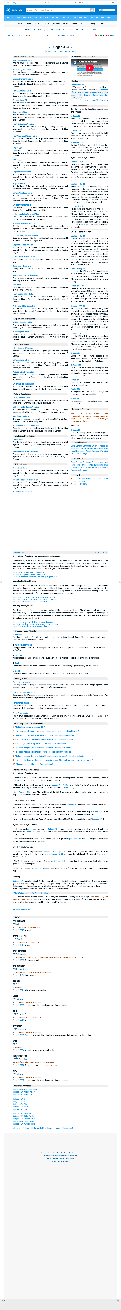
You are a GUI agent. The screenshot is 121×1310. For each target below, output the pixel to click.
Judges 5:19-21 (77, 206)
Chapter (104, 552)
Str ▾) (32, 56)
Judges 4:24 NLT (20, 1101)
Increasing (98, 448)
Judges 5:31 (57, 854)
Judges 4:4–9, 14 (59, 785)
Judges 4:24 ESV (20, 1104)
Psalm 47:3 (75, 398)
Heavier (90, 448)
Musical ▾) (91, 56)
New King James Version (23, 124)
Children (95, 446)
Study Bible (19, 552)
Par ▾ (28, 56)
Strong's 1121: (19, 945)
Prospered (75, 454)
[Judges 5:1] (118, 587)
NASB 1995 (17, 148)
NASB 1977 (17, 160)
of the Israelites (78, 92)
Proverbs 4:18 (96, 812)
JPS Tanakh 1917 (20, 468)
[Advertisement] (62, 534)
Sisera (17, 671)
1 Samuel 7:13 (77, 142)
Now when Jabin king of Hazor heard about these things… (35, 597)
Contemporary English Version (25, 235)
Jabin (80, 95)
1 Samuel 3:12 (77, 430)
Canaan (79, 446)
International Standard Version (25, 275)
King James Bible (20, 112)
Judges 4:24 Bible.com (22, 1094)
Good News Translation (22, 266)
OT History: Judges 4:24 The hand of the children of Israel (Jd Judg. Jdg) (43, 1128)
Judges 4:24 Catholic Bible (24, 1124)
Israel (106, 448)
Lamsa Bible (18, 439)
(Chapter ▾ (22, 56)
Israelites (75, 451)
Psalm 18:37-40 (77, 286)
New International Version (23, 60)
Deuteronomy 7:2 (78, 269)
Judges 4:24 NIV (20, 1099)
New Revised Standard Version (26, 426)
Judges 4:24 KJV (20, 1109)
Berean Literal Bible (21, 100)
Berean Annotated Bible (22, 193)
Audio (48, 52)
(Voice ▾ (85, 56)
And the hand (102, 90)
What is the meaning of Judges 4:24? (30, 727)
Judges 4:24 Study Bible (23, 1113)
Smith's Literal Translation (23, 384)
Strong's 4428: (19, 1020)
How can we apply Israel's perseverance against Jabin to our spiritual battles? (47, 731)
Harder (83, 448)
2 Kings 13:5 (76, 365)
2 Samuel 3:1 (76, 116)
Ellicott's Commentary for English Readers (31, 893)
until (101, 95)
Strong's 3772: (19, 1065)
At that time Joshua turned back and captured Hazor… (35, 599)
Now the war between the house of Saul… (29, 573)
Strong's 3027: (19, 930)
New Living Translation (22, 69)
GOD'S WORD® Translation (24, 257)
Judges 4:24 (18, 881)
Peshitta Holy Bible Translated (25, 451)
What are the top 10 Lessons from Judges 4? (34, 764)
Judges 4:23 (68, 787)
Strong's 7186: (19, 975)
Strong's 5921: (19, 990)
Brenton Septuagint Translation (25, 480)
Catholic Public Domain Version (26, 407)
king (86, 95)
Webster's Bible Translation (24, 306)
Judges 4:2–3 (54, 829)
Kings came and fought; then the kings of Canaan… (33, 601)
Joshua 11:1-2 (77, 162)
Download (104, 100)
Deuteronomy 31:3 (51, 851)
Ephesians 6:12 (74, 839)
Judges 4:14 (98, 819)
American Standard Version (24, 223)
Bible (8, 35)
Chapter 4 (20, 35)
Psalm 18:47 (76, 380)
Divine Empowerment (21, 682)
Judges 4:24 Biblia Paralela (24, 1116)
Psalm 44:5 (75, 389)
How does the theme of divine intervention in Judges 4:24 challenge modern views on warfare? (54, 760)
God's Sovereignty (20, 713)
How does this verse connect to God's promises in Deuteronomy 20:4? (44, 739)
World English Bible (21, 332)
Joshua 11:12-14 (78, 236)
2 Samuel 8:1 (76, 353)
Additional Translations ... (23, 492)
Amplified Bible (19, 184)
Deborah (18, 655)
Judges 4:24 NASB (20, 1107)
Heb (73, 52)
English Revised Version (23, 245)
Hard (78, 448)
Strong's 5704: (19, 1050)
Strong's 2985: (19, 1005)
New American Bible (21, 416)
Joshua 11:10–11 (61, 861)
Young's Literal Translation (23, 372)
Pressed (95, 451)
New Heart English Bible (23, 294)
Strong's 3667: (19, 1035)
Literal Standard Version (23, 348)
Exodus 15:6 (18, 780)
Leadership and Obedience (24, 692)
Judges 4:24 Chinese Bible (24, 1119)
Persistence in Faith (21, 703)
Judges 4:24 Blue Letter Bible (25, 1089)
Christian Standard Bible (22, 205)
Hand (73, 448)
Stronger (83, 454)
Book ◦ (97, 552)
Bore (73, 446)
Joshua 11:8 (76, 333)
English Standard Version (23, 79)
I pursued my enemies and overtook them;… (31, 626)
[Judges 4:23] (3, 587)
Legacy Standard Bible (22, 172)
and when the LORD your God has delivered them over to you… (36, 624)
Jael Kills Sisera (77, 84)
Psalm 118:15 (24, 792)
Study (61, 52)
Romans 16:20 (38, 868)
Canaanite (87, 446)
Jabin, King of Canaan (23, 645)
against (74, 95)
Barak (17, 663)
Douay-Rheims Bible (21, 398)
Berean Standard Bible (22, 91)
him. (81, 97)
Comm (67, 52)
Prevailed (104, 451)
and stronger (103, 92)
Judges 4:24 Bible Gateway (24, 1092)
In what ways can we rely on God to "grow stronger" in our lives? (41, 743)
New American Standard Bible (25, 136)
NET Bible (17, 285)
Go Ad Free (5, 1300)
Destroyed (103, 446)
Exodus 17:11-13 (78, 306)
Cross (54, 52)
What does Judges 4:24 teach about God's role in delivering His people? (44, 735)
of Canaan (93, 95)
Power (88, 451)
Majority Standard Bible (22, 322)
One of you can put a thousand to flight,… (29, 575)
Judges (13, 35)
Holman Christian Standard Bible (26, 214)
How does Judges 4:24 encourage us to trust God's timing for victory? (43, 748)
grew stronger (91, 92)
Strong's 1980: (19, 960)
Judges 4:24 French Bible (23, 1121)
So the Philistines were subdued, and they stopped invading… (36, 577)
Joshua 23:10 (76, 130)
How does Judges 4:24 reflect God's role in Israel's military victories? (43, 752)
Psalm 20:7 (30, 832)
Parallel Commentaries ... (23, 909)
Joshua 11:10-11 (78, 184)
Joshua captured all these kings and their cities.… (33, 622)
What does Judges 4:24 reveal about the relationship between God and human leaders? (50, 756)
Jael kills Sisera (80, 484)
